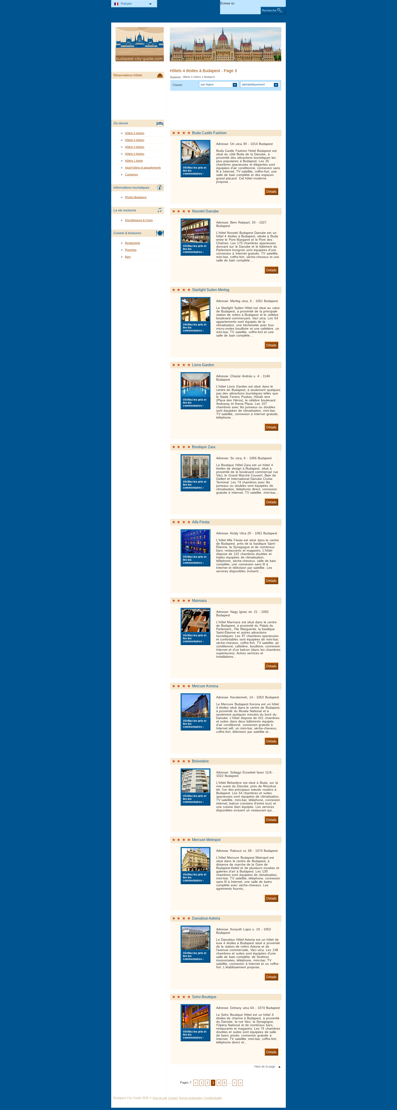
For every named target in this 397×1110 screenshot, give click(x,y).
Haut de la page (264, 1066)
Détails (271, 191)
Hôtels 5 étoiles (134, 133)
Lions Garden (203, 365)
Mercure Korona (205, 686)
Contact (173, 1098)
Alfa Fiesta (201, 522)
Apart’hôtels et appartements (143, 167)
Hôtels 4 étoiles (134, 140)
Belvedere (200, 761)
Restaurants (132, 243)
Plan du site (160, 1098)
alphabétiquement (253, 84)
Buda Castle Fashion (209, 133)
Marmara (199, 601)
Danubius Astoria (206, 918)
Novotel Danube (205, 211)
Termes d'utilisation (191, 1098)
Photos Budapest (135, 197)
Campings (131, 174)
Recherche (269, 10)
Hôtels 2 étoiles (134, 154)
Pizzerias (130, 250)
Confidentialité (213, 1098)
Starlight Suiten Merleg (210, 290)
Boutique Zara (203, 447)
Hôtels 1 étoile (134, 160)
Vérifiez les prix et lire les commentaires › (194, 170)
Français (126, 3)
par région (207, 84)
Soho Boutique (204, 997)
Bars (128, 256)
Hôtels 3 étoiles (134, 147)
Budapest (175, 77)
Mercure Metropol (206, 840)
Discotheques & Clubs (139, 220)
